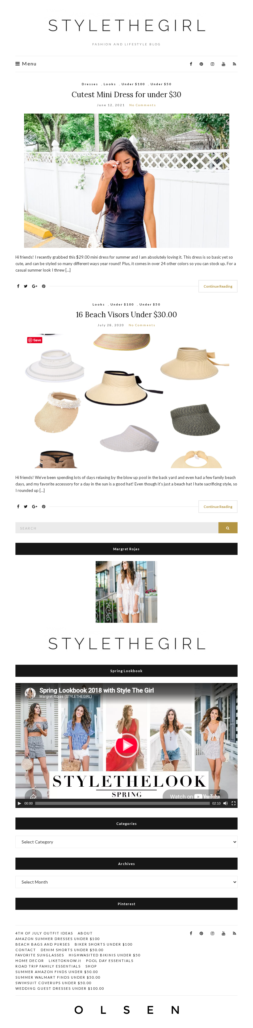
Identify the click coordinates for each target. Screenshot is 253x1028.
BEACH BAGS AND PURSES (42, 944)
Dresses (90, 84)
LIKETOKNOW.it (65, 961)
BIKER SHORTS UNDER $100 (103, 944)
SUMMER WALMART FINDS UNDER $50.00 (57, 977)
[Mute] (225, 803)
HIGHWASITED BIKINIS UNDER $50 (104, 955)
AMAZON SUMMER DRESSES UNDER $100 (57, 939)
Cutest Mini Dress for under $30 (126, 94)
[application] (126, 745)
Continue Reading (218, 286)
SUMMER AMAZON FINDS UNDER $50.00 (56, 972)
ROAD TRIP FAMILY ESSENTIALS (48, 966)
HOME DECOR (29, 961)
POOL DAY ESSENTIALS (110, 961)
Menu (28, 63)
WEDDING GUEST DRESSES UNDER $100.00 (59, 988)
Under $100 (133, 84)
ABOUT (85, 933)
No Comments (142, 105)
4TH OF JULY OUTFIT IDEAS (44, 933)
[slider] (122, 803)
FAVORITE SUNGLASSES (39, 955)
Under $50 (161, 84)
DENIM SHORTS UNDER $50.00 (72, 950)
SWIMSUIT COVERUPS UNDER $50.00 (53, 983)
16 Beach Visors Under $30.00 (126, 314)
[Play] (19, 803)
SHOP (91, 966)
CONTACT (25, 950)
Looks (110, 84)
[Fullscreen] (233, 803)
